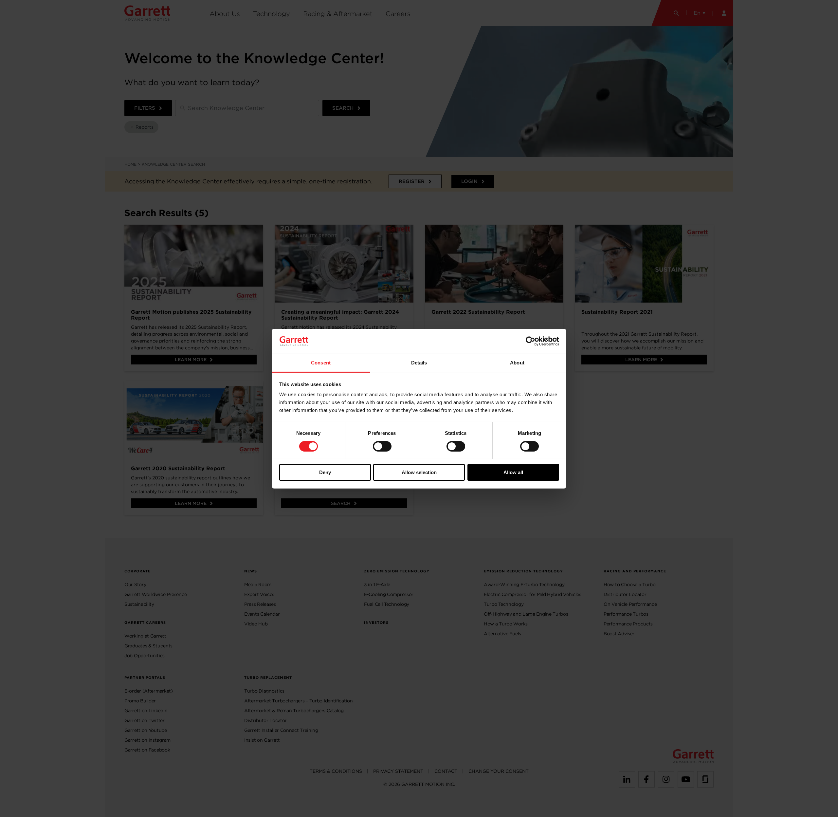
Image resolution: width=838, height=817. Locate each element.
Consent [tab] (321, 362)
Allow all (513, 472)
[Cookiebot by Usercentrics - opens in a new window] (530, 341)
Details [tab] (419, 362)
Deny (325, 472)
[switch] (382, 446)
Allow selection (419, 472)
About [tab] (517, 362)
